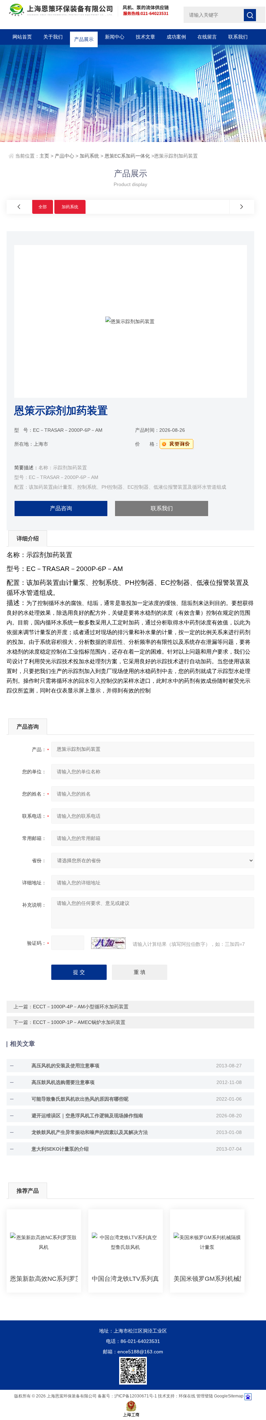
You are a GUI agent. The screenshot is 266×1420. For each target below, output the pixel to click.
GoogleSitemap (228, 1396)
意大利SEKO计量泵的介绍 (60, 1149)
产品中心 (64, 156)
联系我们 (238, 37)
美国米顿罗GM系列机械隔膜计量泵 (207, 1278)
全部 (42, 206)
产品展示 (84, 37)
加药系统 (89, 156)
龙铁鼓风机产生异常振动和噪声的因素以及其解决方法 (90, 1132)
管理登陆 (204, 1396)
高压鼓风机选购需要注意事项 (63, 1082)
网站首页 (22, 37)
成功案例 (176, 37)
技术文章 (145, 37)
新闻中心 (114, 37)
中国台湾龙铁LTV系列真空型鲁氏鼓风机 (125, 1278)
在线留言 (207, 37)
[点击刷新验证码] (108, 943)
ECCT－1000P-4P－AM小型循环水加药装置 (80, 1006)
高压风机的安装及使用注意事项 (65, 1065)
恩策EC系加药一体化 (127, 156)
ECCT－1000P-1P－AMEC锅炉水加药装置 (79, 1022)
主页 (44, 156)
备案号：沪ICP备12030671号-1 (127, 1396)
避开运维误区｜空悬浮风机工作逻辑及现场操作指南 (87, 1115)
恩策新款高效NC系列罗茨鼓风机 (44, 1278)
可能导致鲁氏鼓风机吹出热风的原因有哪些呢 (80, 1099)
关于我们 (53, 37)
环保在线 (187, 1396)
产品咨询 (61, 508)
